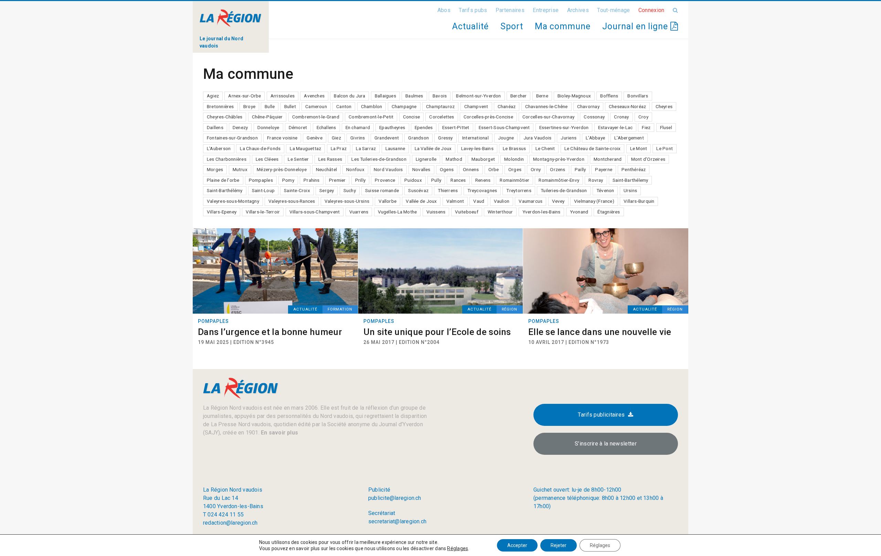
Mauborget (483, 159)
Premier (337, 180)
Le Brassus (514, 148)
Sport (511, 26)
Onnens (471, 169)
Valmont (455, 201)
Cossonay (594, 116)
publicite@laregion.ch (394, 498)
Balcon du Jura (349, 95)
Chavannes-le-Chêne (546, 106)
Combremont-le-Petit (371, 116)
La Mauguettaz (305, 148)
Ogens (447, 169)
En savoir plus (278, 432)
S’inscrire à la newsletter (606, 443)
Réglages (457, 548)
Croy (643, 116)
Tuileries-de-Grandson (564, 190)
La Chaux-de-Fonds (260, 148)
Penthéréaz (634, 169)
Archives (578, 10)
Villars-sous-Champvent (314, 211)
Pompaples (261, 180)
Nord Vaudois (388, 169)
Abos (443, 10)
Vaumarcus (530, 201)
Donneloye (268, 127)
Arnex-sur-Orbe (244, 95)
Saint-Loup (263, 190)
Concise (411, 116)
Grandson (418, 137)
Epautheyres (392, 127)
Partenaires (510, 10)
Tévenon (605, 190)
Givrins (357, 137)
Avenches (314, 95)
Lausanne (395, 148)
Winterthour (500, 211)
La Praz (339, 148)
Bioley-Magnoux (574, 95)
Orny (536, 169)
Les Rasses (330, 159)
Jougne (506, 137)
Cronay (621, 116)
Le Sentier (298, 159)
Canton (343, 106)
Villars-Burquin (639, 201)
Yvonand (579, 211)
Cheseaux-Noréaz (627, 106)
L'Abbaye (595, 137)
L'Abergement (629, 137)
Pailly (580, 169)
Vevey (558, 201)
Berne (542, 95)
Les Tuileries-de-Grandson (378, 159)
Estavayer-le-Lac (615, 127)
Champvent (476, 106)
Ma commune (563, 26)
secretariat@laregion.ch (397, 521)
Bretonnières (220, 106)
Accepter (517, 545)
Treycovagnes (482, 190)
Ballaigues (385, 95)
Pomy (288, 180)
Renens (482, 180)
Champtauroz (440, 106)
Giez (336, 137)
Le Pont (664, 148)
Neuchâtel (326, 169)
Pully (436, 180)
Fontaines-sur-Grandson (232, 137)
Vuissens (436, 211)
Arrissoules (282, 95)
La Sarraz (366, 148)
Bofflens (609, 95)
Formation (340, 309)
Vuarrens (359, 211)
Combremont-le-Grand (315, 116)
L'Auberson (219, 148)
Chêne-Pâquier (267, 116)
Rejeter (558, 545)
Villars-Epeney (221, 211)
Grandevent (386, 137)
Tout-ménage (613, 10)
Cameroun (316, 106)
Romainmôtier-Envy (559, 180)
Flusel (666, 127)
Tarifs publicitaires (601, 414)
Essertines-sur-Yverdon (564, 127)
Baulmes (414, 95)
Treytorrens (518, 190)
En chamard (358, 127)
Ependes (424, 127)
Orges (514, 169)
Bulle (270, 106)
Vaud (478, 201)
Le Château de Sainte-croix (592, 148)
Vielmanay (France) (594, 201)
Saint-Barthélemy (630, 180)
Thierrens (448, 190)
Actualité (470, 26)
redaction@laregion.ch (230, 523)
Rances (458, 180)
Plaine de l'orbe (223, 180)
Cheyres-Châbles (224, 116)
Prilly (360, 180)
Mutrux (240, 169)
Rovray (595, 180)
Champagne (404, 106)
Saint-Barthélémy (225, 190)
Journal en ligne (636, 26)
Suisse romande (382, 190)
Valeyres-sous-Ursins (347, 201)
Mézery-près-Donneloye (282, 169)
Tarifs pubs (473, 10)
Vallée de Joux (421, 201)
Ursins (630, 190)
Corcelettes (441, 116)
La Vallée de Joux (433, 148)
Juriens (568, 137)
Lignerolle (426, 159)
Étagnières (608, 211)
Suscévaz (418, 190)
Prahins (312, 180)
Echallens (326, 127)
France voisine (282, 137)
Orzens (557, 169)
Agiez (213, 95)
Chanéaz (507, 106)
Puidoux (413, 180)
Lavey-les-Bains (477, 148)
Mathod (454, 159)
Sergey (326, 190)
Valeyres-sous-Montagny (233, 201)
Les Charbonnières (226, 159)
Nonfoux (355, 169)
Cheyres (664, 106)
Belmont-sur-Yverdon (478, 95)
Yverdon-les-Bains (541, 211)
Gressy (445, 137)
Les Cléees (267, 159)
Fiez (646, 127)
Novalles (421, 169)
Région (509, 309)
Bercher (518, 95)
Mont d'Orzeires (648, 159)
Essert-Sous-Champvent (504, 127)
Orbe (493, 169)
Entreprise (546, 10)
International (475, 137)
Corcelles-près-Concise (488, 116)
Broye (249, 106)
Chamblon (371, 106)
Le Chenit (545, 148)
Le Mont (638, 148)
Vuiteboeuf (466, 211)
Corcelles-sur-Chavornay (548, 116)
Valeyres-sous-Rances (291, 201)
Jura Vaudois (537, 137)
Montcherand (608, 159)
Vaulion (502, 201)
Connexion (651, 10)
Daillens (215, 127)
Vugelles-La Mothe (397, 211)
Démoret (298, 127)
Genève (314, 137)
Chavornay (588, 106)
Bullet (290, 106)
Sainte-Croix (297, 190)
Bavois (440, 95)
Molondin (514, 159)
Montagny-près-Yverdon (558, 159)
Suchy (349, 190)
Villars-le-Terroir (263, 211)
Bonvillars (637, 95)
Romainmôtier (514, 180)
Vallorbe (387, 201)
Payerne (603, 169)
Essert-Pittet (455, 127)
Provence (385, 180)
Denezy (240, 127)
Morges (215, 169)
